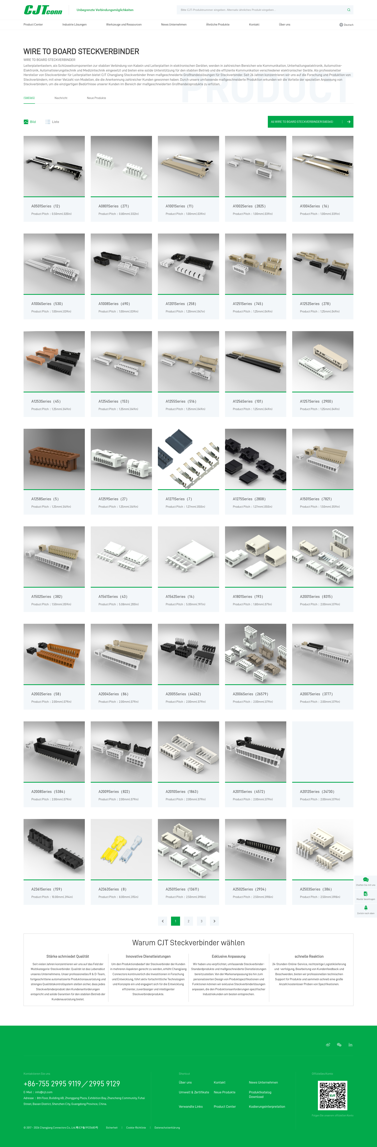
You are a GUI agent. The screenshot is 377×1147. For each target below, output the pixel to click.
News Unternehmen (174, 24)
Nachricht (61, 98)
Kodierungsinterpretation (266, 1106)
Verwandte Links (191, 1106)
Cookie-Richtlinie (136, 1127)
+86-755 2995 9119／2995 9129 (72, 1084)
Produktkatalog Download (260, 1094)
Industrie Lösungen (74, 24)
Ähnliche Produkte (218, 24)
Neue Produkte (96, 98)
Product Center (33, 24)
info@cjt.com (43, 1092)
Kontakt (254, 24)
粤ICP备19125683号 (87, 1127)
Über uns (284, 24)
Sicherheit (112, 1127)
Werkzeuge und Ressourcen (124, 24)
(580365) (29, 98)
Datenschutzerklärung (167, 1127)
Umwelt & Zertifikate (194, 1092)
